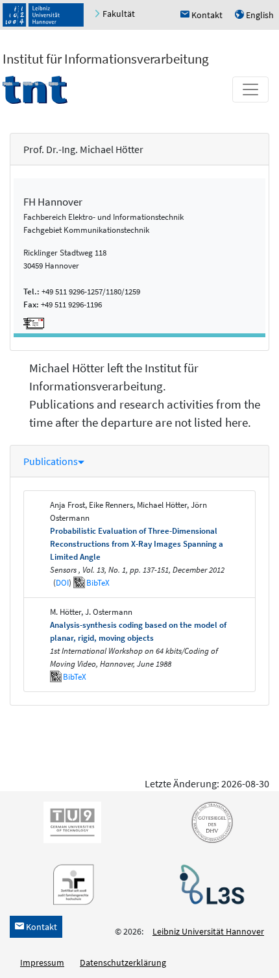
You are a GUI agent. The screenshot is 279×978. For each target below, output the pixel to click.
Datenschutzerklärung (123, 962)
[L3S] (209, 883)
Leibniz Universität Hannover (208, 931)
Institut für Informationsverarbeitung (106, 58)
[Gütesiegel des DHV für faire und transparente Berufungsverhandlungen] (209, 821)
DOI (62, 582)
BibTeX (98, 582)
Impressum (42, 962)
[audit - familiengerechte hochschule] (70, 883)
